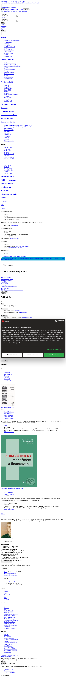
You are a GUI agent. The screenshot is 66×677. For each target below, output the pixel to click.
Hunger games (8, 168)
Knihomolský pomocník (10, 650)
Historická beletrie (9, 50)
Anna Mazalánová (9, 412)
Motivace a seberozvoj (10, 63)
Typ (2, 304)
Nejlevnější (7, 379)
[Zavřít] (1, 301)
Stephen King (8, 147)
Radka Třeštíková (9, 154)
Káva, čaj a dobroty (8, 183)
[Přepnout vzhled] (1, 5)
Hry (22, 9)
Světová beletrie (8, 53)
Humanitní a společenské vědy (12, 66)
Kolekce (6, 137)
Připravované (7, 134)
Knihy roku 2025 (8, 130)
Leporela (6, 96)
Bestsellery (7, 131)
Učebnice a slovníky (8, 111)
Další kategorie (8, 56)
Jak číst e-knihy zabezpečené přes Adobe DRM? (14, 256)
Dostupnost (4, 315)
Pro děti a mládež (7, 82)
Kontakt (37, 3)
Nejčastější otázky (9, 619)
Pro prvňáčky (7, 87)
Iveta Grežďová (8, 416)
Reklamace (7, 626)
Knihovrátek (19, 3)
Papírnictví (5, 191)
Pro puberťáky (8, 88)
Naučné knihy (8, 97)
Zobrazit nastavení (32, 354)
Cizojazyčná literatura (8, 122)
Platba (5, 609)
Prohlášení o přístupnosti (10, 642)
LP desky (4, 201)
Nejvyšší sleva (8, 380)
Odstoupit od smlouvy (10, 628)
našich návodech (14, 225)
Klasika (6, 48)
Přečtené (18, 9)
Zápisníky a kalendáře (9, 194)
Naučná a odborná (7, 60)
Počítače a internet (9, 74)
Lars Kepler (7, 155)
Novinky (6, 133)
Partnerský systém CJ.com (11, 639)
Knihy (2, 9)
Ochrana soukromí (9, 671)
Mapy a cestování (7, 118)
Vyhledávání (4, 14)
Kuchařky (4, 108)
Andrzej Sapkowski (9, 158)
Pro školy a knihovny (10, 622)
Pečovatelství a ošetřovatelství (9, 286)
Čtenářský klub (8, 646)
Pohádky (6, 93)
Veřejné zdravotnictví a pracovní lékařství (12, 290)
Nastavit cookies (8, 669)
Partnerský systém (9, 638)
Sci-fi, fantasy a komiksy (11, 94)
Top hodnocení (8, 374)
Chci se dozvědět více (53, 349)
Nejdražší (6, 377)
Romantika (7, 45)
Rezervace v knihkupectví (11, 620)
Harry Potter (7, 165)
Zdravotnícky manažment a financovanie (12, 488)
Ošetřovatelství (5, 288)
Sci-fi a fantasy (8, 42)
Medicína (3, 285)
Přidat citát (3, 518)
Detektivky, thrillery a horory (12, 40)
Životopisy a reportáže (10, 69)
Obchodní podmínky (9, 672)
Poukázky (25, 3)
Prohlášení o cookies (9, 641)
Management (4, 283)
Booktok (6, 139)
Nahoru (3, 514)
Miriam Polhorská (9, 418)
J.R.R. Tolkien (8, 151)
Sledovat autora (5, 276)
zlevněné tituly (23, 312)
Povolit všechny (54, 354)
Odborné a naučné (6, 277)
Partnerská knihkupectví (10, 575)
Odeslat (3, 661)
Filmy (3, 205)
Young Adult (7, 90)
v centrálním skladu (26, 317)
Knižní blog (31, 3)
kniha (16, 306)
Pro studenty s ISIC (9, 623)
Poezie (6, 54)
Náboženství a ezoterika (9, 115)
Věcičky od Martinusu (8, 180)
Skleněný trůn (8, 173)
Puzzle (3, 208)
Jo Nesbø (6, 152)
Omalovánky (7, 99)
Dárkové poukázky (7, 176)
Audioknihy (13, 9)
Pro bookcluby (8, 652)
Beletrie (3, 37)
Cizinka (6, 171)
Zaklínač (6, 167)
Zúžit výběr (4, 360)
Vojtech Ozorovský (9, 494)
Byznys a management (10, 64)
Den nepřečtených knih (10, 649)
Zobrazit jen (4, 309)
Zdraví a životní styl (9, 72)
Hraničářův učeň (8, 170)
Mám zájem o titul (9, 141)
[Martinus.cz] (8, 7)
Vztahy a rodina (8, 71)
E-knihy (7, 9)
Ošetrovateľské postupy (7, 407)
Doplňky (26, 9)
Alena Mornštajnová (9, 157)
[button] (34, 427)
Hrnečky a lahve (6, 187)
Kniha (5, 425)
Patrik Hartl (7, 149)
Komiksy (6, 43)
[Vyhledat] (17, 16)
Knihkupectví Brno (11, 3)
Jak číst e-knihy (8, 612)
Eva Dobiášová (8, 413)
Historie (6, 67)
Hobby (6, 75)
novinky (17, 310)
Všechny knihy (8, 128)
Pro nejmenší (7, 85)
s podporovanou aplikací (22, 246)
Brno (5, 572)
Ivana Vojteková (8, 415)
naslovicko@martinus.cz (14, 582)
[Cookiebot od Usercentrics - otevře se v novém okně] (56, 321)
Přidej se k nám (8, 644)
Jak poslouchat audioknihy (11, 614)
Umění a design (8, 77)
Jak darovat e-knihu (9, 615)
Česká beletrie (8, 51)
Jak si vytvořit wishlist (10, 617)
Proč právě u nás (8, 611)
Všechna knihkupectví (10, 573)
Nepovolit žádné (12, 354)
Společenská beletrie (9, 47)
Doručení (3, 3)
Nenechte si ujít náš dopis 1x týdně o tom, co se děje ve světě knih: (19, 658)
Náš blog (6, 635)
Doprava (6, 608)
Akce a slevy (7, 136)
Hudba (3, 198)
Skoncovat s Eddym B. (7, 539)
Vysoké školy (4, 282)
